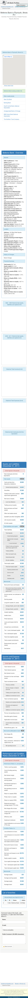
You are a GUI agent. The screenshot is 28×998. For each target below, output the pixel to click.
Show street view (8, 85)
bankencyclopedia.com (7, 6)
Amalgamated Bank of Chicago (12, 111)
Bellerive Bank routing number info (13, 91)
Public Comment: (13, 934)
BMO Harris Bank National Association (11, 115)
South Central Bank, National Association (11, 107)
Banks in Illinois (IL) (20, 6)
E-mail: (4, 925)
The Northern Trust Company (11, 119)
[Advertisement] (14, 35)
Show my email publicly (8, 930)
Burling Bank (7, 102)
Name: (4, 919)
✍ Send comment (7, 946)
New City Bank (8, 99)
